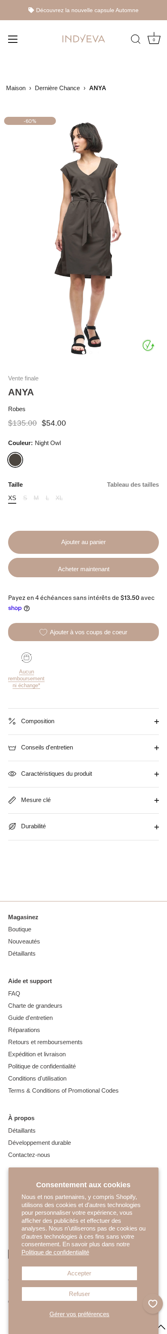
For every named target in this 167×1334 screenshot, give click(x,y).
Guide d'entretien (30, 1017)
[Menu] (13, 39)
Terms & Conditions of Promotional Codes (63, 1090)
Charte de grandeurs (35, 1005)
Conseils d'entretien (46, 747)
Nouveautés (24, 941)
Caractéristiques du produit (55, 773)
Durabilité (32, 826)
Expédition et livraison (37, 1054)
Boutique (19, 929)
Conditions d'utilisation (37, 1078)
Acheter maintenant (83, 569)
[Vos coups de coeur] (153, 1304)
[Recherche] (136, 40)
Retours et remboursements (45, 1041)
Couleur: (34, 442)
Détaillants (22, 953)
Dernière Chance (57, 87)
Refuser (79, 1293)
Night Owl (15, 460)
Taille (83, 484)
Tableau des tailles (133, 484)
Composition (36, 721)
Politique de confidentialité (55, 1252)
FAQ (14, 993)
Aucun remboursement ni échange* (26, 678)
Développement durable (39, 1142)
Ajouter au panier (83, 541)
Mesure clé (35, 799)
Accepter (79, 1273)
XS (12, 497)
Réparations (24, 1029)
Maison (16, 87)
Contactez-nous (29, 1154)
